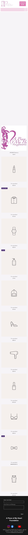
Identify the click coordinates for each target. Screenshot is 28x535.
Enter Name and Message (9, 504)
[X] (16, 526)
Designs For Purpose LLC (17, 532)
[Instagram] (8, 526)
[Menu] (25, 9)
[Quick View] (14, 138)
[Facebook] (12, 526)
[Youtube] (19, 526)
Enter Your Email (7, 499)
